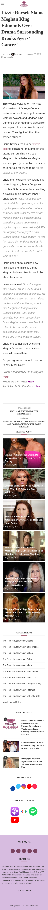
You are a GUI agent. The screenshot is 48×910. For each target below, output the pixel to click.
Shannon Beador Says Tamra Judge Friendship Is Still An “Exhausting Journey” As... (23, 612)
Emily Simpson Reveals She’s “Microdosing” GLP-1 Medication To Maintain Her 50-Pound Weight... (24, 550)
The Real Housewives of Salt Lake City (21, 696)
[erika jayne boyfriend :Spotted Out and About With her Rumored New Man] (11, 762)
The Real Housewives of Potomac (19, 690)
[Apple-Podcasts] (15, 809)
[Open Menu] (2, 4)
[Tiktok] (29, 851)
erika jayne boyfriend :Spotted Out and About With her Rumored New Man (31, 763)
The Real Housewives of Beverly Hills (21, 647)
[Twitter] (18, 851)
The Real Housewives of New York (19, 677)
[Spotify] (33, 809)
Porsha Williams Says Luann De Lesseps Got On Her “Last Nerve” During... (22, 458)
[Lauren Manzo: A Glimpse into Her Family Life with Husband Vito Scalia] (11, 746)
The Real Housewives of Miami (17, 665)
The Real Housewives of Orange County (22, 684)
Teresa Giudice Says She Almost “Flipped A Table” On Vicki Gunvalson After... (21, 581)
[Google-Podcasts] (24, 809)
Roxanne (18, 54)
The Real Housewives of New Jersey (20, 671)
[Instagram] (24, 851)
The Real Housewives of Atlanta (18, 641)
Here (6, 376)
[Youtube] (15, 817)
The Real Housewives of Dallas (18, 653)
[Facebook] (13, 851)
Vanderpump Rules (12, 702)
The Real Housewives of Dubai (17, 659)
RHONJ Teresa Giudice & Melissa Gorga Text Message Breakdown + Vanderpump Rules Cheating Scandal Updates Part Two (32, 728)
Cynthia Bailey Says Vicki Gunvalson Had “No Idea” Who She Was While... (24, 489)
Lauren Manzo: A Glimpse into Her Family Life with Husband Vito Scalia (32, 745)
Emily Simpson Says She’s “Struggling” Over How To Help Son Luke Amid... (24, 519)
